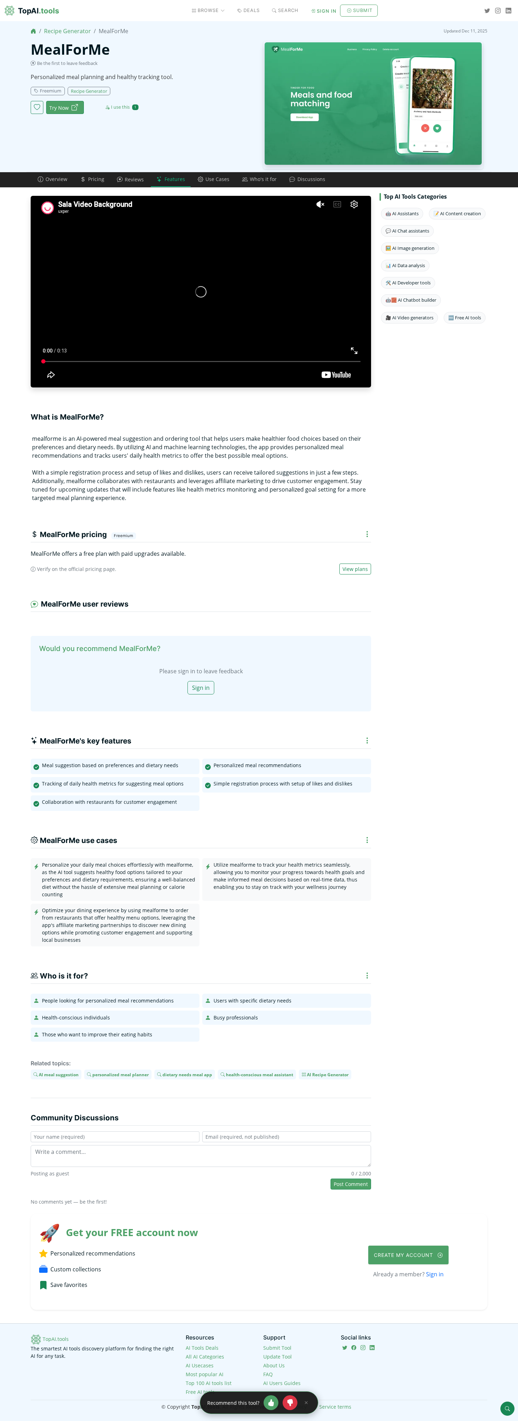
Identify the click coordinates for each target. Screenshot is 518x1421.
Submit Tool (277, 1347)
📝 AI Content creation (457, 213)
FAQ (268, 1374)
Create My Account (404, 1255)
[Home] (33, 31)
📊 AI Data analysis (405, 265)
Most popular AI (204, 1374)
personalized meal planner (120, 1074)
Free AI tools (200, 1392)
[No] (290, 1402)
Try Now (59, 107)
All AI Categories (205, 1356)
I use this (123, 107)
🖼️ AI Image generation (410, 248)
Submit (362, 10)
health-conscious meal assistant (259, 1074)
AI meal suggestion (58, 1074)
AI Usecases (200, 1365)
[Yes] (271, 1402)
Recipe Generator (67, 31)
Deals (251, 10)
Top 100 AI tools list (209, 1383)
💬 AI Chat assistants (407, 231)
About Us (274, 1365)
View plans (355, 569)
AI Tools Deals (202, 1347)
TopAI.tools (55, 1339)
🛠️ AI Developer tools (408, 282)
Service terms (335, 1406)
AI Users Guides (282, 1383)
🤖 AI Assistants (402, 213)
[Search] (507, 1409)
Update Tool (277, 1356)
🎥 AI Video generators (409, 317)
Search (288, 10)
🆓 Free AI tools (464, 317)
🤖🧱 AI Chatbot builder (411, 300)
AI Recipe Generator (327, 1074)
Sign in (327, 11)
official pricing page (91, 569)
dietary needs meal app (186, 1074)
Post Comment (351, 1184)
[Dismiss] (306, 1402)
